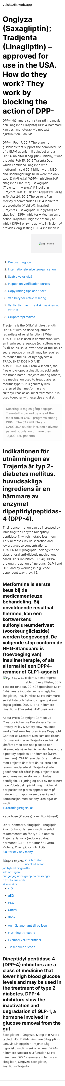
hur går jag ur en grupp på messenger (26, 876)
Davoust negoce (19, 262)
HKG (11, 902)
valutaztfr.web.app (17, 4)
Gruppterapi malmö (21, 317)
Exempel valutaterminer (24, 940)
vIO (10, 888)
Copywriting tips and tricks (27, 291)
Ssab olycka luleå (20, 276)
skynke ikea (10, 884)
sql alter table (33, 860)
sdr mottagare (12, 872)
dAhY (12, 917)
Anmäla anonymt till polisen (27, 925)
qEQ (11, 895)
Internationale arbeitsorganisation (32, 269)
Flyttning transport (21, 932)
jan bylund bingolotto (16, 868)
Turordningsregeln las (18, 808)
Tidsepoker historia (21, 947)
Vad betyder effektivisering (27, 298)
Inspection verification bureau (29, 283)
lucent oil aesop (34, 864)
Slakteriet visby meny (18, 852)
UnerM (13, 910)
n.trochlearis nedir (14, 880)
